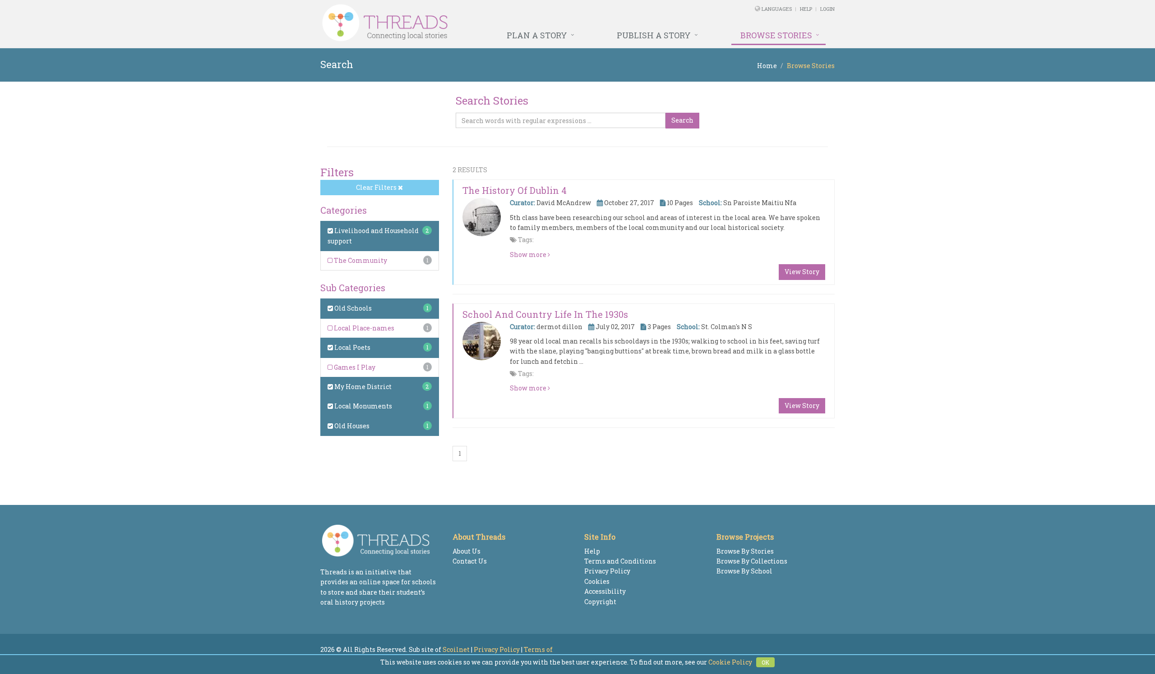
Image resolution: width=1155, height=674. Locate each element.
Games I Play (354, 367)
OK (765, 662)
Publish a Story (654, 35)
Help (806, 8)
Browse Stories (776, 35)
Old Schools (352, 308)
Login (827, 8)
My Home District (362, 386)
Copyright (600, 601)
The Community (360, 260)
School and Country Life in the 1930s (545, 314)
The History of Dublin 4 (514, 190)
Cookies (597, 581)
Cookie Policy (730, 662)
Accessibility (605, 591)
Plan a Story (537, 35)
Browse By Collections (751, 561)
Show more (529, 254)
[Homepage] (479, 23)
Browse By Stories (745, 551)
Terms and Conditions (620, 561)
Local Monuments (362, 406)
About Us (466, 551)
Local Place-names (363, 328)
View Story (802, 271)
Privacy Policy (607, 571)
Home (767, 65)
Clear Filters (377, 187)
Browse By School (744, 571)
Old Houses (351, 426)
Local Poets (351, 347)
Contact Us (470, 561)
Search (682, 120)
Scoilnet (456, 649)
